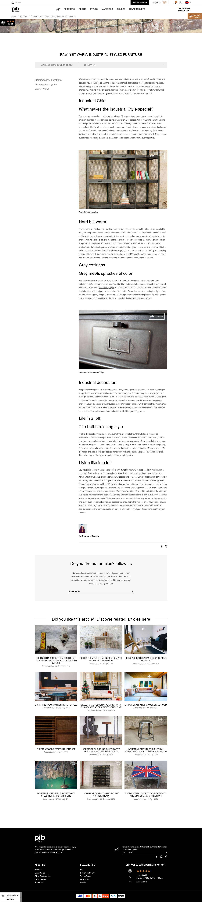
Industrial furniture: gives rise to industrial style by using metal (101, 750)
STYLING (156, 2)
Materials (107, 9)
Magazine (23, 16)
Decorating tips (36, 16)
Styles (94, 9)
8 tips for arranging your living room (146, 704)
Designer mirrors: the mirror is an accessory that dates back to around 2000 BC (56, 660)
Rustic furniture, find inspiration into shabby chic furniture (101, 659)
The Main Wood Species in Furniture (56, 749)
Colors (121, 9)
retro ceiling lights (106, 287)
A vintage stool (120, 236)
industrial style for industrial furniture (118, 86)
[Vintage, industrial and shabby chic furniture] (18, 9)
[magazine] (58, 9)
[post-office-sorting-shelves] (123, 179)
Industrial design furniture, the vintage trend (101, 794)
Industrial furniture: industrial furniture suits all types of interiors (146, 750)
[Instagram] (166, 546)
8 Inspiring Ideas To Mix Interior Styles (56, 704)
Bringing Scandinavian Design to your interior (145, 659)
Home (14, 16)
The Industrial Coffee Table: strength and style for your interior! (146, 794)
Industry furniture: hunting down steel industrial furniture (56, 794)
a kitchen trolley (129, 239)
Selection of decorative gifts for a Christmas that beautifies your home (101, 706)
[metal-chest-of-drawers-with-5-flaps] (123, 339)
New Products (137, 9)
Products (69, 9)
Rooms (82, 9)
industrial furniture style (92, 291)
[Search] (13, 3)
